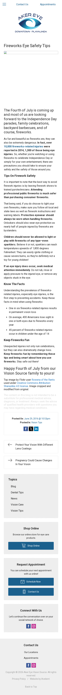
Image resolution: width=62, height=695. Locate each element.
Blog (13, 486)
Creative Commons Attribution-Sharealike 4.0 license (27, 384)
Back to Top (31, 686)
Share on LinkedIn (36, 429)
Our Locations (31, 652)
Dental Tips (17, 492)
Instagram (33, 626)
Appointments (48, 4)
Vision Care (17, 504)
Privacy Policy (19, 679)
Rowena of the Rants (43, 379)
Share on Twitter (31, 429)
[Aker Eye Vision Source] (31, 23)
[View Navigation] (5, 4)
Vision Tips (36, 422)
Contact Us (22, 4)
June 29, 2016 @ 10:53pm (37, 418)
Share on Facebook (26, 429)
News (14, 498)
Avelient (45, 679)
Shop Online (33, 545)
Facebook (28, 626)
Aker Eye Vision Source (35, 672)
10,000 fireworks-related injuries (23, 146)
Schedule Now (33, 581)
